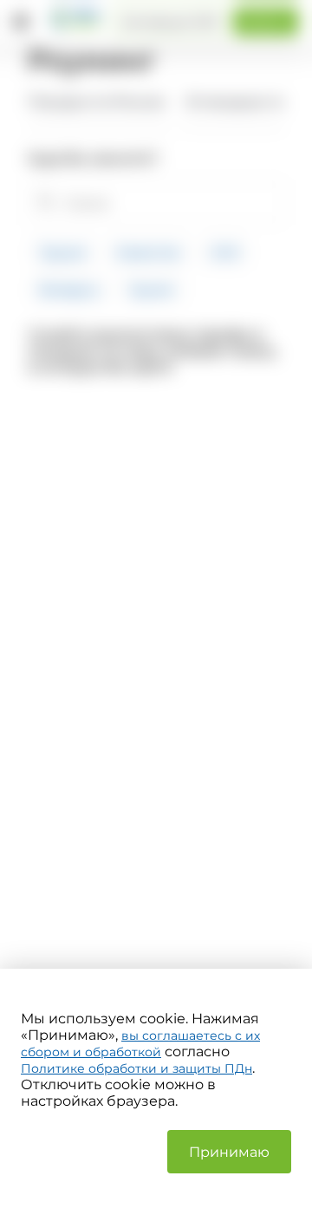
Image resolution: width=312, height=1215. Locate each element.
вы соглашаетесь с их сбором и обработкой (140, 1044)
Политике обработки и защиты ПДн (136, 1068)
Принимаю (229, 1152)
